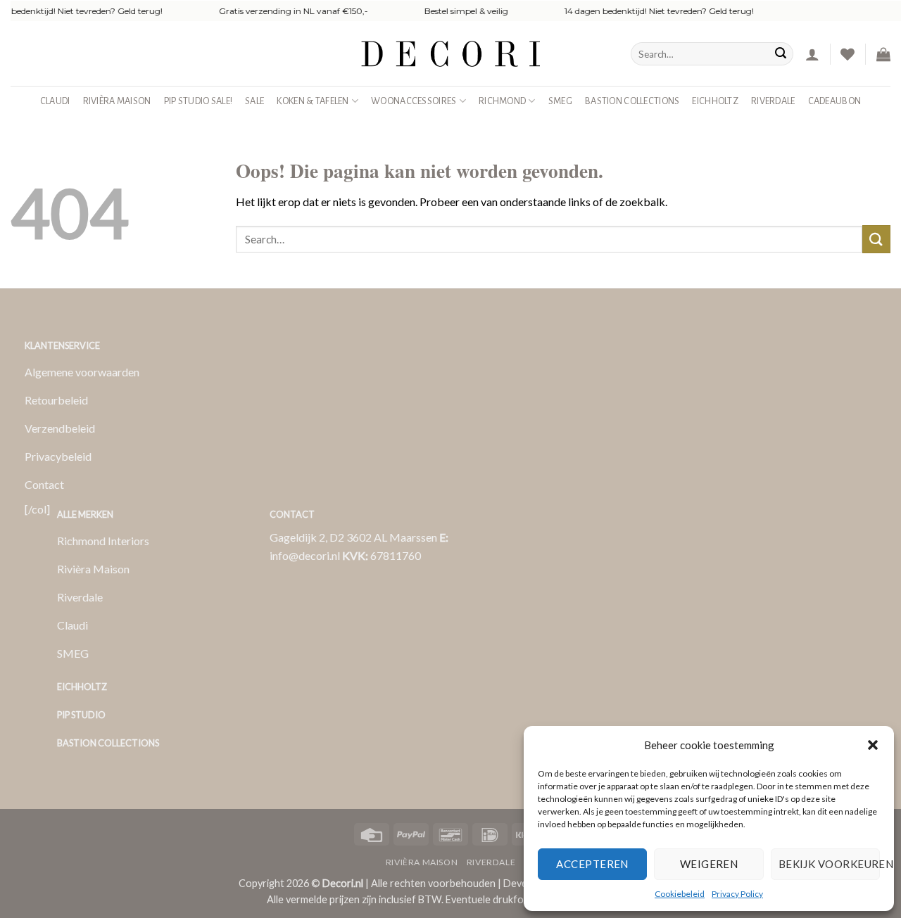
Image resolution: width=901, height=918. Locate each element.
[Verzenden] (781, 54)
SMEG (560, 101)
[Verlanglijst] (847, 54)
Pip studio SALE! (198, 101)
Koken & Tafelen (312, 101)
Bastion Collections (632, 101)
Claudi (55, 101)
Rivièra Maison (117, 101)
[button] (873, 745)
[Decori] (450, 54)
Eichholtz (715, 101)
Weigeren (709, 864)
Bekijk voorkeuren (829, 864)
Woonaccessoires (413, 101)
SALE (254, 101)
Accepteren (592, 864)
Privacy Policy (737, 893)
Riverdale (773, 101)
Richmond (502, 101)
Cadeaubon (835, 101)
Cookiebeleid (680, 893)
